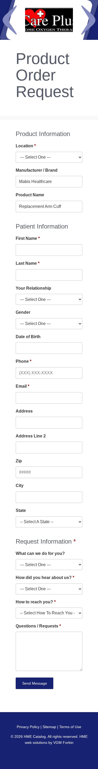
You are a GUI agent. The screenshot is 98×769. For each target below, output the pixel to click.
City (20, 485)
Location (24, 146)
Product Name (30, 195)
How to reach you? (34, 602)
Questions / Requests (37, 626)
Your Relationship (33, 288)
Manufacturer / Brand (36, 170)
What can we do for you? (40, 553)
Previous (9, 20)
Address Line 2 (31, 436)
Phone (22, 361)
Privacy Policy (28, 727)
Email (21, 386)
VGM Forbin (63, 742)
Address (24, 411)
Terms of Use (70, 727)
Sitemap (49, 727)
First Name (26, 238)
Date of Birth (28, 336)
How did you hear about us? (44, 577)
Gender (23, 312)
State (21, 510)
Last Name (26, 263)
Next (88, 20)
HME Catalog (35, 736)
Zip (19, 461)
